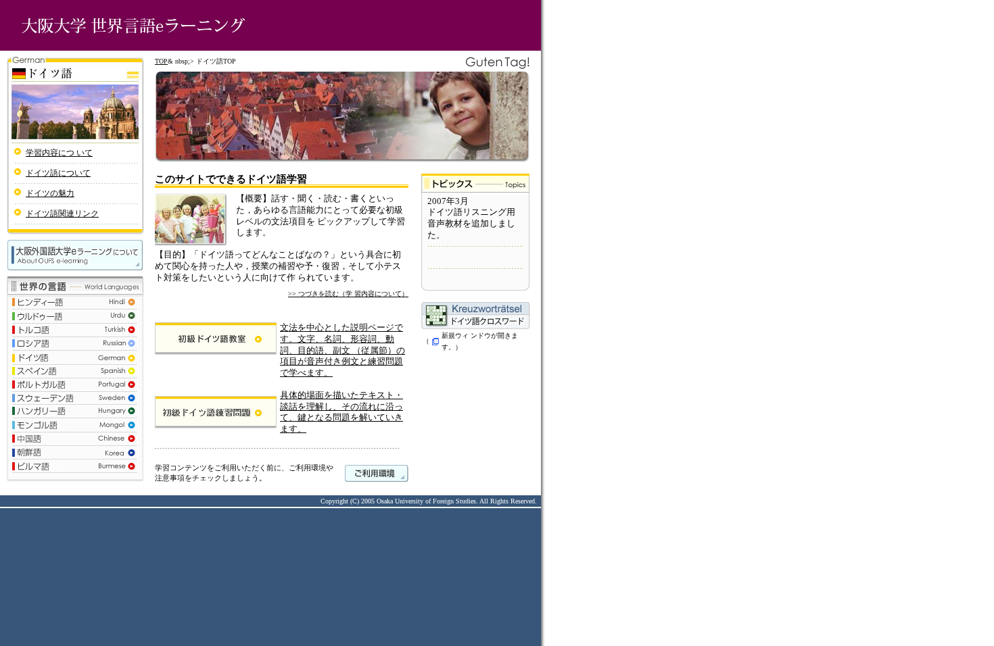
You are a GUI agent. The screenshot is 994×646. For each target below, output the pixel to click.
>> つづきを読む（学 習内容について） (348, 293)
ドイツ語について (58, 173)
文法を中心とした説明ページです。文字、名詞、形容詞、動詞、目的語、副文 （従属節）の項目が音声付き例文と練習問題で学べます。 (342, 350)
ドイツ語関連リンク (62, 213)
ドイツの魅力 (50, 193)
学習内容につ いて (59, 152)
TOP (161, 61)
